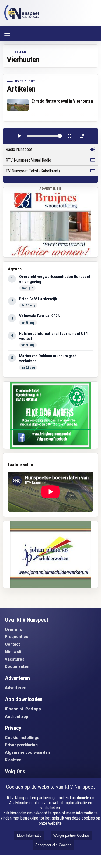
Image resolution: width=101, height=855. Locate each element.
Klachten (13, 760)
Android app (16, 716)
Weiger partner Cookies (71, 836)
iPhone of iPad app (23, 709)
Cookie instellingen (23, 737)
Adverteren (15, 687)
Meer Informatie (29, 836)
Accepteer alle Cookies (53, 845)
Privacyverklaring (21, 744)
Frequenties (16, 636)
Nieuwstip (14, 651)
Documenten (17, 666)
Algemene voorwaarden (27, 752)
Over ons (13, 629)
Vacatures (14, 659)
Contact (12, 644)
